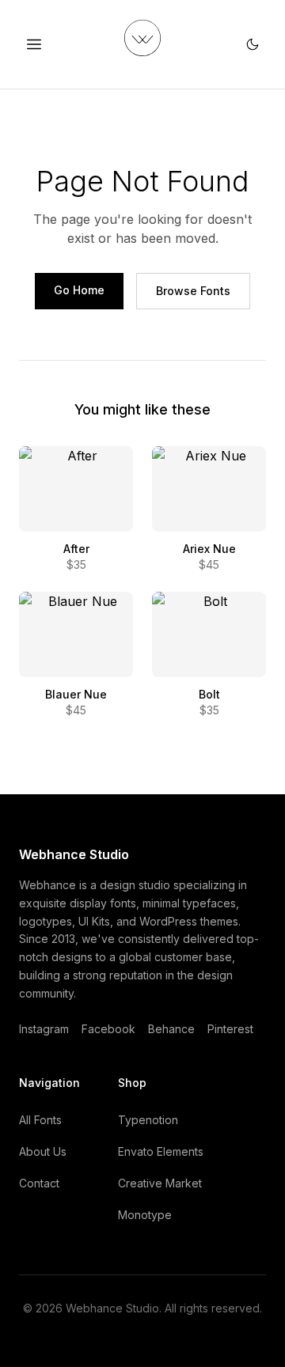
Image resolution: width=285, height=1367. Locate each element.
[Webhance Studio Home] (143, 38)
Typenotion (148, 1120)
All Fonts (40, 1120)
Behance (171, 1029)
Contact (39, 1183)
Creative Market (160, 1183)
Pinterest (230, 1029)
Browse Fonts (193, 290)
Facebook (108, 1029)
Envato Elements (160, 1151)
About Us (42, 1151)
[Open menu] (34, 44)
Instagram (44, 1029)
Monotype (145, 1214)
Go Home (79, 290)
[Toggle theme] (252, 44)
